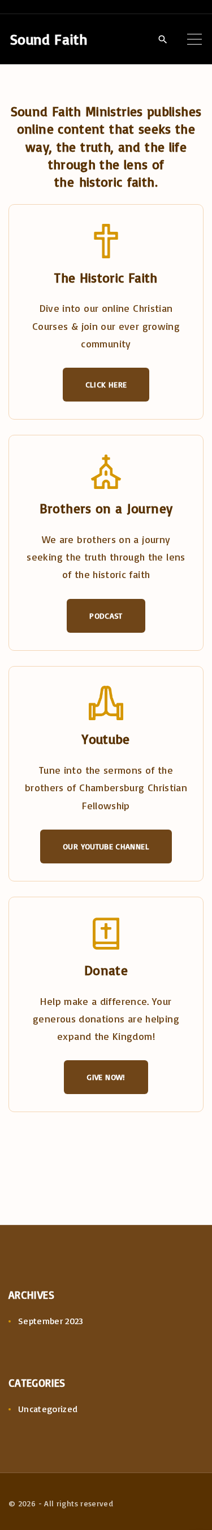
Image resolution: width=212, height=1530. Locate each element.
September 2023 (51, 1320)
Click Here (106, 384)
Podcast (106, 615)
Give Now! (105, 1077)
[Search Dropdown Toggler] (162, 39)
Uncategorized (48, 1408)
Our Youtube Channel (106, 846)
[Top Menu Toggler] (194, 39)
